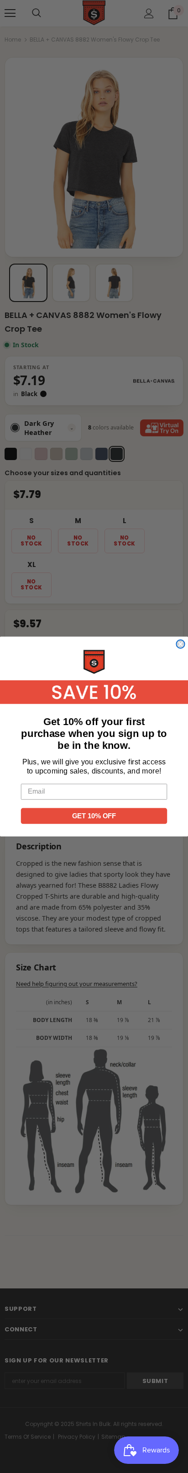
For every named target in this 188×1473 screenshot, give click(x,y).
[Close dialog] (180, 644)
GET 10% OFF (94, 816)
